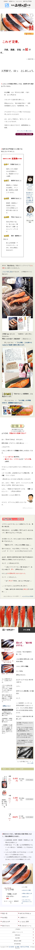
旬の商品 (4, 917)
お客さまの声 (6, 921)
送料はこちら (6, 706)
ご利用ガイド (23, 917)
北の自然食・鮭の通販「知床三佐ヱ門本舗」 (19, 946)
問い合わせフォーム (25, 925)
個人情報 (17, 938)
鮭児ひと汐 (25, 896)
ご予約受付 (17, 929)
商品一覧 (4, 913)
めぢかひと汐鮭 (27, 890)
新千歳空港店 (17, 943)
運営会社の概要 (17, 940)
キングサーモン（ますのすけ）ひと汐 (27, 901)
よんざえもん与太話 (28, 596)
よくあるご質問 (24, 921)
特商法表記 (17, 935)
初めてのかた (6, 925)
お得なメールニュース (17, 932)
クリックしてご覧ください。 (25, 131)
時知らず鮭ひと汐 (27, 893)
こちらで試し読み (7, 271)
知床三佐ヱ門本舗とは (25, 913)
